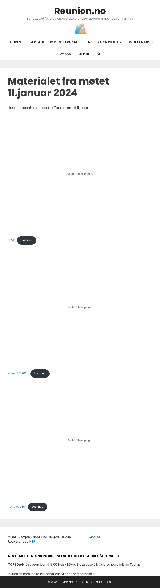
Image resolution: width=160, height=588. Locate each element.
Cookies (92, 537)
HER (32, 541)
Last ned (26, 240)
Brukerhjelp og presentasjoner (54, 42)
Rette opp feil (17, 507)
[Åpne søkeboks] (98, 54)
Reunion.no (80, 11)
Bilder (11, 240)
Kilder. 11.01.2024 (18, 373)
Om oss (65, 54)
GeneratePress (102, 582)
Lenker (84, 54)
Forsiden (14, 42)
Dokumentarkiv (141, 42)
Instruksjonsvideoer (104, 42)
